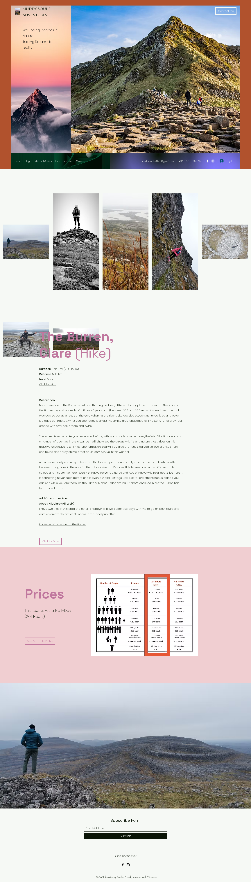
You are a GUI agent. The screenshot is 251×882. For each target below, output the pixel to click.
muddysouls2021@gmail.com (158, 161)
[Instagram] (213, 161)
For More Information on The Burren (62, 524)
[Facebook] (207, 161)
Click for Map (47, 384)
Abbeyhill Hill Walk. (104, 509)
